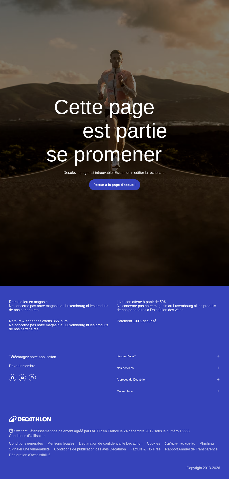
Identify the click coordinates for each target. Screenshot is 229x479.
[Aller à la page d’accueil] (30, 419)
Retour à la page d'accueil (115, 185)
